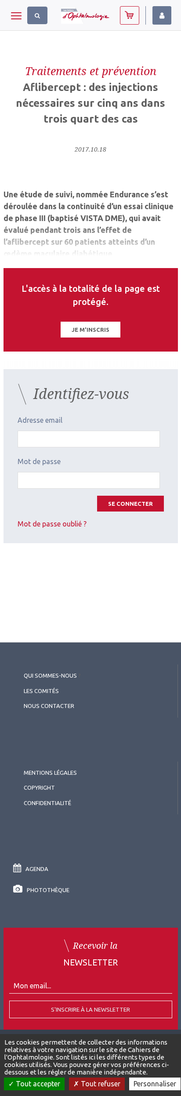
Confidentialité (47, 803)
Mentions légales (50, 772)
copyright (39, 787)
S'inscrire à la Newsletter (90, 1009)
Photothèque (48, 890)
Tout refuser (99, 1084)
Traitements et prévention (90, 70)
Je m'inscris (90, 330)
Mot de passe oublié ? (52, 524)
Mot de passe (39, 461)
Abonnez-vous (129, 15)
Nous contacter (49, 706)
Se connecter (130, 504)
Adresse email (40, 420)
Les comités (41, 691)
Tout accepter (37, 1084)
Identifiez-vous (161, 15)
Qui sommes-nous (50, 675)
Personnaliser (155, 1084)
